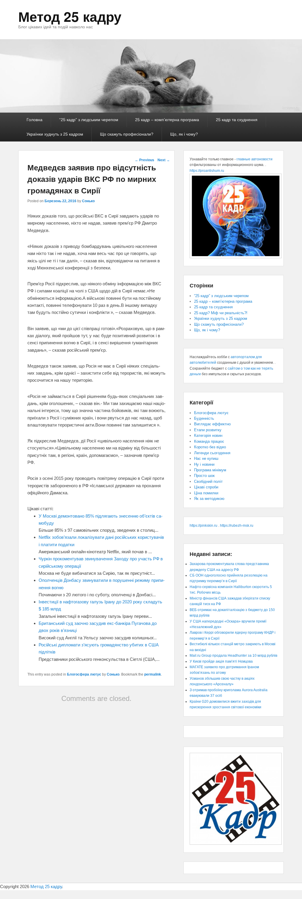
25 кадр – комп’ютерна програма (167, 119)
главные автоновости (255, 159)
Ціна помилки (206, 493)
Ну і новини (204, 464)
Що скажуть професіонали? (126, 134)
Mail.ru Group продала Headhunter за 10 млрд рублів (233, 655)
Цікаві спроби (206, 487)
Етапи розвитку (207, 430)
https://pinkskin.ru (203, 525)
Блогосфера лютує (84, 674)
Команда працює (209, 441)
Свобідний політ (208, 481)
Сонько (88, 201)
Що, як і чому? (184, 134)
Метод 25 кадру (70, 16)
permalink (152, 674)
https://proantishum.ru (207, 171)
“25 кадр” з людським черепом (88, 119)
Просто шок (204, 475)
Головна (34, 119)
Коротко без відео (210, 447)
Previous (144, 160)
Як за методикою (209, 498)
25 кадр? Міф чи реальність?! (220, 313)
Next (163, 160)
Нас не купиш (206, 458)
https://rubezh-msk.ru (236, 525)
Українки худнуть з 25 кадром (55, 134)
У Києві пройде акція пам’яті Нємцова (221, 661)
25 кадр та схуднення (236, 119)
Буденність (204, 418)
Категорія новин (208, 435)
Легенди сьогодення (212, 453)
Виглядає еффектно (212, 424)
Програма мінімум (210, 470)
